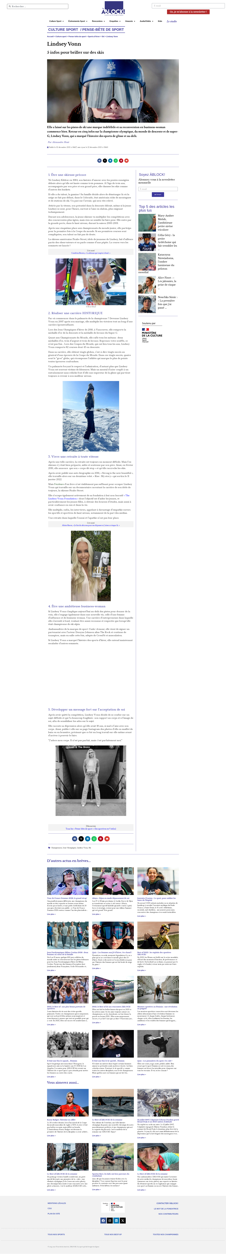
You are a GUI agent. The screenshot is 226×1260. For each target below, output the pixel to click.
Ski (103, 36)
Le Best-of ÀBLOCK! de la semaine (107, 1120)
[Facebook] (103, 1220)
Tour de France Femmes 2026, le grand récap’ (67, 898)
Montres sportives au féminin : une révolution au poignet (157, 1008)
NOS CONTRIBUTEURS (168, 1214)
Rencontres (97, 21)
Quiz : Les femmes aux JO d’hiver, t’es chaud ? (112, 952)
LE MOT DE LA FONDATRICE (166, 1209)
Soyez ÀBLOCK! (152, 174)
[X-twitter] (123, 1220)
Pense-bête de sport (77, 36)
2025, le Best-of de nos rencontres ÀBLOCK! (111, 1007)
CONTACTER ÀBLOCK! (167, 1203)
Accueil (50, 36)
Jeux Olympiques (69, 848)
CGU (50, 1208)
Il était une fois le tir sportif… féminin (108, 1061)
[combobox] (37, 6)
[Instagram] (110, 1220)
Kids (160, 21)
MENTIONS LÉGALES (57, 1203)
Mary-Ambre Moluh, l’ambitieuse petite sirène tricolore (166, 222)
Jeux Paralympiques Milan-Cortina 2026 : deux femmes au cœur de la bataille (67, 953)
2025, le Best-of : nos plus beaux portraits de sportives (66, 1008)
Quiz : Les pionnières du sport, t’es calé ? (154, 1061)
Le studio (172, 21)
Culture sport (61, 36)
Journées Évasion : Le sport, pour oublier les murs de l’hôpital (156, 899)
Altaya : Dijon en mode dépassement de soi (110, 898)
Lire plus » (51, 914)
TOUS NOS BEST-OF (113, 1234)
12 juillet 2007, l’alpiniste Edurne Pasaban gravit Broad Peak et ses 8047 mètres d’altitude (158, 1121)
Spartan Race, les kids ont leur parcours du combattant (110, 1175)
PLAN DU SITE (54, 1214)
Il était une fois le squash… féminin (62, 1061)
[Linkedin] (116, 1220)
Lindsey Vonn (112, 36)
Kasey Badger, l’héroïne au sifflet (61, 1120)
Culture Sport (55, 21)
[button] (99, 161)
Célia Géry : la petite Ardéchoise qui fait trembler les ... (167, 242)
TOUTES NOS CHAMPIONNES (165, 1234)
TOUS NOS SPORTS (56, 1234)
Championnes (56, 848)
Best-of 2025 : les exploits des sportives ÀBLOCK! (154, 953)
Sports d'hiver (94, 36)
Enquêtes (114, 21)
